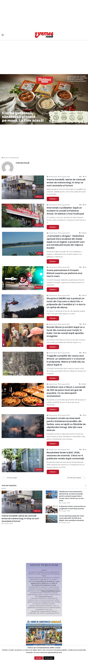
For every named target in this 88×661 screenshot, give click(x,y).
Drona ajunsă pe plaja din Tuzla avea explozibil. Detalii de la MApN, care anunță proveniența (71, 518)
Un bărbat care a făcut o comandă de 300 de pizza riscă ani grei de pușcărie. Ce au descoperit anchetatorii (66, 392)
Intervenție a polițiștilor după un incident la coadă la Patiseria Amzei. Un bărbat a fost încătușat (65, 210)
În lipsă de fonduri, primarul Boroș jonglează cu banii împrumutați (72, 507)
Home (5, 158)
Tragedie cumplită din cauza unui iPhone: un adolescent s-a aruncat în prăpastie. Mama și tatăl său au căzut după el (66, 360)
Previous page (12, 478)
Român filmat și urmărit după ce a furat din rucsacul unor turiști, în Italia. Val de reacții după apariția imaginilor (66, 332)
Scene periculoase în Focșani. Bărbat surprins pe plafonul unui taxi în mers (64, 273)
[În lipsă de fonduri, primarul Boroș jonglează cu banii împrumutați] (52, 509)
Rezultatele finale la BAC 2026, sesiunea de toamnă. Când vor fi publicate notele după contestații (65, 455)
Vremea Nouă (22, 162)
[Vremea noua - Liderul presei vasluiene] (44, 34)
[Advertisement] (44, 15)
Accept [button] (38, 658)
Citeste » (52, 199)
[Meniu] (3, 35)
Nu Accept (49, 658)
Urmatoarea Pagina (74, 478)
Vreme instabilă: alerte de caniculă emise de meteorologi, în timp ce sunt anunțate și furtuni (66, 182)
